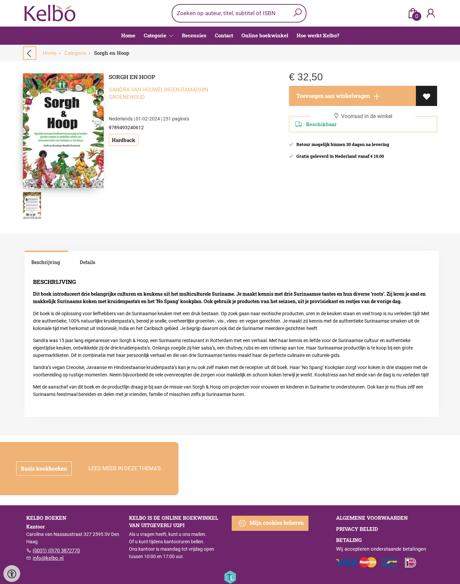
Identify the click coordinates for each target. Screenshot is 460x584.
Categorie (75, 53)
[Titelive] (230, 576)
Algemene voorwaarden (372, 517)
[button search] (297, 13)
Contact (224, 35)
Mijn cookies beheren (276, 522)
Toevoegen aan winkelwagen (332, 95)
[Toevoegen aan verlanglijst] (426, 96)
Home (128, 35)
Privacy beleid (357, 528)
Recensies (194, 35)
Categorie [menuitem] (156, 35)
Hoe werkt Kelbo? (318, 35)
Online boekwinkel (264, 35)
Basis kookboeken (44, 468)
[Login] (430, 13)
